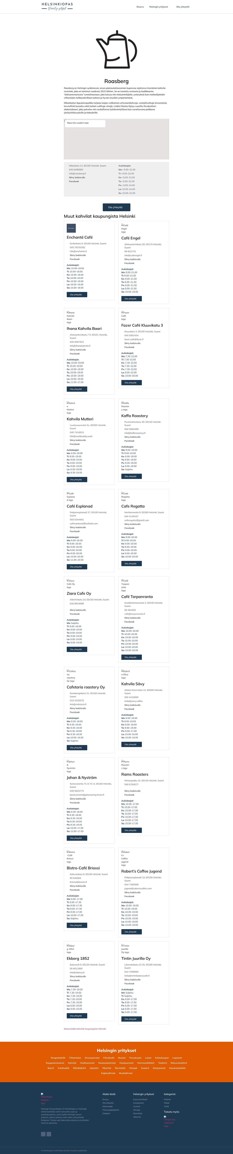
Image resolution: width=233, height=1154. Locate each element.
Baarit (51, 1068)
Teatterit (162, 1063)
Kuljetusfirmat (108, 1073)
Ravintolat (120, 1068)
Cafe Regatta (133, 506)
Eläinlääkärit (79, 1068)
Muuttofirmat (125, 1073)
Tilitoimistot (75, 1057)
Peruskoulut (135, 1057)
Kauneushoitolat (177, 1068)
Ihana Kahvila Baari (84, 328)
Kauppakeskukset (55, 1063)
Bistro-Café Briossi (83, 868)
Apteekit (94, 1068)
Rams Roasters (134, 774)
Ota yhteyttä (182, 6)
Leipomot (177, 1057)
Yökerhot (106, 1068)
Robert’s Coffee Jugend (141, 871)
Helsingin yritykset (158, 6)
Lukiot (148, 1057)
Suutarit (145, 1068)
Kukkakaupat (162, 1057)
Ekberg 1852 (78, 958)
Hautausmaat (126, 1063)
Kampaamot (159, 1068)
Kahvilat (72, 1063)
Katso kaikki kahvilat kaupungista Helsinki (85, 1028)
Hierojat (133, 1068)
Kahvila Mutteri (80, 419)
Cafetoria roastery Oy (86, 687)
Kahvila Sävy (132, 683)
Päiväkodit (108, 1057)
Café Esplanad (79, 506)
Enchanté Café (80, 237)
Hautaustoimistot (107, 1063)
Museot (122, 1057)
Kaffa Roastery (134, 415)
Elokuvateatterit (179, 1063)
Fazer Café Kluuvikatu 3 (142, 325)
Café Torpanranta (137, 596)
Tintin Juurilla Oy (136, 958)
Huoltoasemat (87, 1063)
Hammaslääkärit (145, 1063)
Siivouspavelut (92, 1057)
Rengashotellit (58, 1057)
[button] (131, 830)
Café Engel (130, 238)
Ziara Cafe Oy (79, 593)
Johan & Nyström (82, 777)
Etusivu (140, 6)
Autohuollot (63, 1068)
